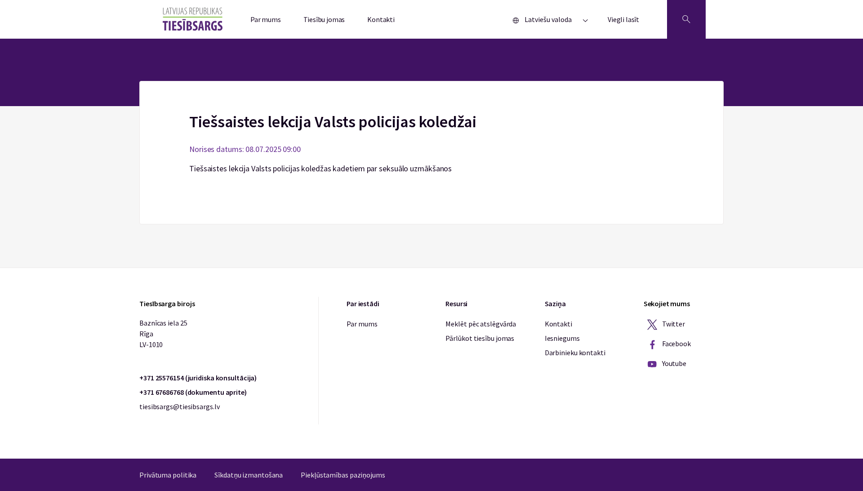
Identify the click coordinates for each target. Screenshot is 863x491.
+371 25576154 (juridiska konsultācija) (198, 377)
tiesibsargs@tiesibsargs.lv (179, 406)
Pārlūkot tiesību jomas (479, 338)
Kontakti (381, 19)
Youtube (673, 363)
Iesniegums (562, 338)
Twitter (673, 323)
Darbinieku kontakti (575, 352)
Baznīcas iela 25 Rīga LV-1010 (163, 333)
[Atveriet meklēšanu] (686, 19)
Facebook (676, 343)
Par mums (265, 19)
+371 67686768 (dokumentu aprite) (193, 392)
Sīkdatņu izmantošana (248, 474)
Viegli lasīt (623, 19)
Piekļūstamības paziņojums (343, 474)
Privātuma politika (167, 474)
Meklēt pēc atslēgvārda (480, 323)
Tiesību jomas (324, 19)
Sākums (431, 86)
